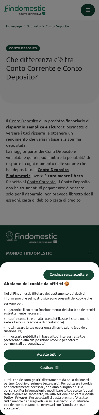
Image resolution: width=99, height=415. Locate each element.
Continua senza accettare (69, 274)
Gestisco (46, 367)
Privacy (20, 397)
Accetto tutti (46, 354)
